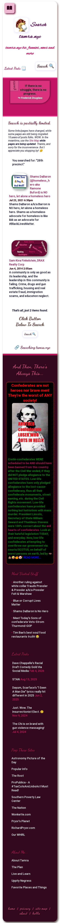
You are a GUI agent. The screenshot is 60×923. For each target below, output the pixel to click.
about (24, 913)
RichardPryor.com (23, 828)
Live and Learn (21, 873)
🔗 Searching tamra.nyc (32, 347)
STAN (16, 679)
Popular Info (20, 769)
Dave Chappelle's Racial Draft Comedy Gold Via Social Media (27, 667)
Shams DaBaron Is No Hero (30, 611)
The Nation (19, 807)
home (11, 909)
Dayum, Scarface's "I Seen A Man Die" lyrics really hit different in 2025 (29, 691)
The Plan (17, 867)
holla (36, 913)
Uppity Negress (21, 880)
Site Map (34, 140)
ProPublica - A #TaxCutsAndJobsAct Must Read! (30, 786)
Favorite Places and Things (29, 887)
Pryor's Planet (21, 821)
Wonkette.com (21, 814)
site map (41, 909)
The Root (18, 775)
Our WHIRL (18, 834)
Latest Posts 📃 (15, 68)
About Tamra (20, 860)
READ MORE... (32, 557)
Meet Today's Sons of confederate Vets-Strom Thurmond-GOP (28, 622)
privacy (25, 909)
